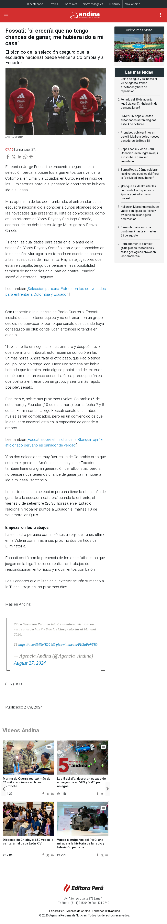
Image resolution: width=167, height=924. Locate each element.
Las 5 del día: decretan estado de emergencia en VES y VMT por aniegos (81, 782)
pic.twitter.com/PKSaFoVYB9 (77, 645)
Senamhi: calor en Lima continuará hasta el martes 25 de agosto (139, 231)
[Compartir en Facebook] (43, 793)
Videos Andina (20, 730)
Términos (98, 911)
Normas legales (93, 4)
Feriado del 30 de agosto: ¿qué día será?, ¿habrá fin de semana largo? (139, 103)
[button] (3, 789)
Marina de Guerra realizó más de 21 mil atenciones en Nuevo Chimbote (26, 782)
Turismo (114, 4)
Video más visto (139, 30)
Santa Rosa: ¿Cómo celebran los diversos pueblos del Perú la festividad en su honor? (140, 173)
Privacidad (113, 911)
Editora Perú (57, 911)
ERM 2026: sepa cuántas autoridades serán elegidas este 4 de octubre (138, 120)
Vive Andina (132, 4)
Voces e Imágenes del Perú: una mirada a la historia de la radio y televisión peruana (80, 843)
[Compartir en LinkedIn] (52, 793)
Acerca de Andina (78, 911)
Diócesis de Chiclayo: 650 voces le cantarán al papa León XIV (28, 841)
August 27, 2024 (30, 663)
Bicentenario (35, 4)
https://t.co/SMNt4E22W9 (36, 645)
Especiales (70, 4)
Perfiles (53, 4)
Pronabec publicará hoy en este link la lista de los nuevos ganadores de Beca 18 (140, 136)
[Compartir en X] (48, 793)
